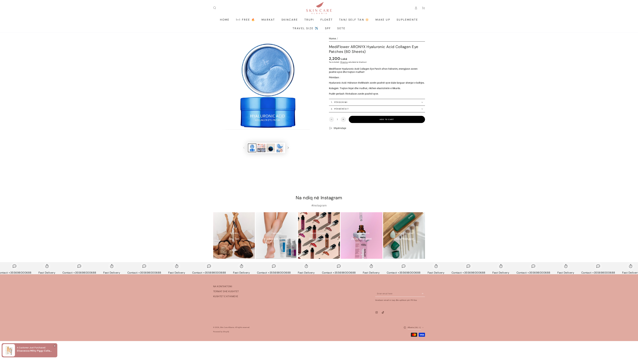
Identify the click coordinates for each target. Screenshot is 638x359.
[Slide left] (244, 148)
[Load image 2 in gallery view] (261, 148)
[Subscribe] (423, 294)
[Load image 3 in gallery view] (270, 148)
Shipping (344, 62)
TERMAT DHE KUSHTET (226, 291)
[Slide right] (288, 148)
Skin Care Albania (227, 327)
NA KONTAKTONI (222, 286)
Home (332, 38)
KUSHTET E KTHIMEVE (225, 296)
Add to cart (387, 119)
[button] (29, 350)
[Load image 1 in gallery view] (252, 148)
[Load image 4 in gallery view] (280, 148)
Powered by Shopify (221, 332)
